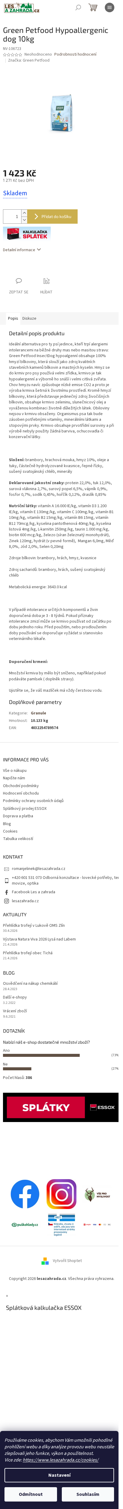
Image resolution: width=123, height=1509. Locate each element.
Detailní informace (19, 250)
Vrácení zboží (15, 1011)
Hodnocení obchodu (21, 793)
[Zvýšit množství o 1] (24, 213)
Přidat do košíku (56, 216)
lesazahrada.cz (25, 901)
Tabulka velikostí (18, 839)
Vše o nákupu (15, 771)
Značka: (29, 60)
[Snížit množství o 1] (24, 220)
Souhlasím (87, 1494)
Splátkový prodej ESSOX (25, 809)
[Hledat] (78, 7)
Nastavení (59, 1475)
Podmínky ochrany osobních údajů (33, 801)
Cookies (10, 831)
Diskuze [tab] (29, 318)
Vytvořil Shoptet (67, 1261)
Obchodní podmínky (21, 786)
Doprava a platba (18, 816)
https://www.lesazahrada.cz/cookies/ (61, 1460)
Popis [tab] (13, 318)
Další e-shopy (15, 997)
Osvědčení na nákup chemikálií (30, 984)
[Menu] (110, 7)
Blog (7, 824)
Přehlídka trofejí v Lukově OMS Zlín (34, 926)
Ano (6, 1051)
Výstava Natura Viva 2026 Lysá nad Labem (39, 939)
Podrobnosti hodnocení (75, 54)
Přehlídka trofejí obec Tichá (28, 953)
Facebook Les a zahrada (33, 892)
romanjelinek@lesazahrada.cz (38, 869)
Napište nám (14, 778)
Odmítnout (31, 1494)
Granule (38, 713)
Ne (5, 1064)
